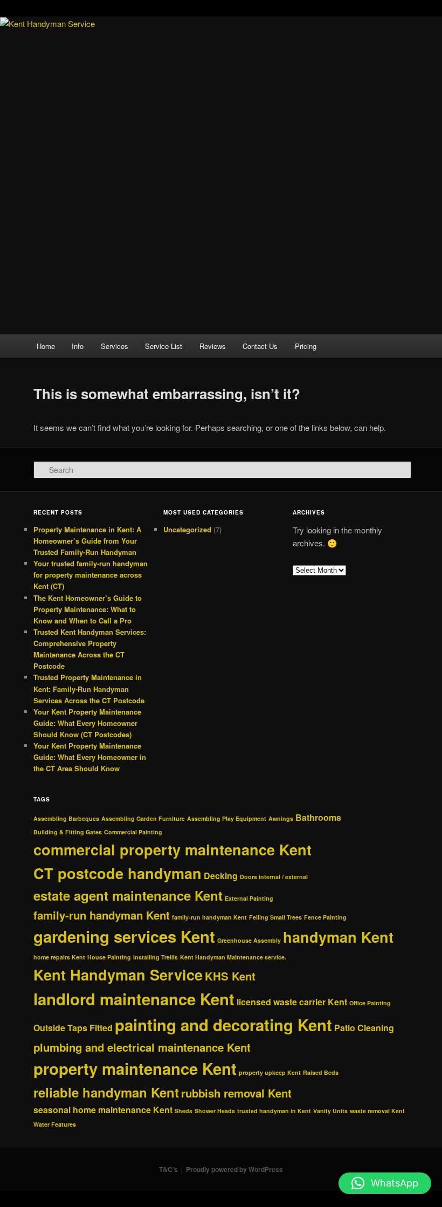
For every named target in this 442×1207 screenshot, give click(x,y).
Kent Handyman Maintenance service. (233, 957)
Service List (163, 346)
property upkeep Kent (270, 1072)
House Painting (109, 957)
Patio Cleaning (364, 1027)
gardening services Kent (124, 936)
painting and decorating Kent (223, 1024)
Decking (221, 875)
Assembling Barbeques (66, 818)
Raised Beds (321, 1072)
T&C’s (168, 1169)
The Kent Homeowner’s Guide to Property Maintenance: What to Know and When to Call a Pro (87, 609)
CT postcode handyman (117, 873)
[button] (385, 1183)
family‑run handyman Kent (209, 917)
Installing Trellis (155, 957)
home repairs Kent (59, 957)
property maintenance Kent (135, 1068)
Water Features (54, 1124)
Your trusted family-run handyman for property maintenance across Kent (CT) (90, 574)
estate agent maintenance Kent (128, 895)
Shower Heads (215, 1111)
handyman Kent (338, 937)
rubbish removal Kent (236, 1093)
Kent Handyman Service (118, 974)
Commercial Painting (133, 832)
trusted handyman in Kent (274, 1111)
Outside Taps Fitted (73, 1027)
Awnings (280, 818)
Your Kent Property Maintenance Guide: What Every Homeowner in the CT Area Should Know (89, 756)
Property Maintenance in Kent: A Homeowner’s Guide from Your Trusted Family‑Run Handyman (87, 540)
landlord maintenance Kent (133, 998)
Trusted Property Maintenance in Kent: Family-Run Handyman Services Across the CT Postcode (88, 688)
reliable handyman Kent (106, 1092)
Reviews (212, 346)
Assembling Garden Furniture (143, 818)
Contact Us (260, 346)
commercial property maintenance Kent (172, 849)
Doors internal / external (274, 877)
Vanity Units (330, 1111)
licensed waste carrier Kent (292, 1002)
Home (46, 346)
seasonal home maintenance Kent (102, 1109)
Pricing (305, 346)
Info (78, 346)
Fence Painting (325, 917)
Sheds (183, 1111)
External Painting (249, 898)
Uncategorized (187, 529)
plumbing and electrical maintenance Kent (142, 1047)
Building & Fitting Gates (67, 832)
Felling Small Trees (275, 917)
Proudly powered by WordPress (234, 1169)
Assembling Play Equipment (226, 818)
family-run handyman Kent (101, 915)
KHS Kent (230, 976)
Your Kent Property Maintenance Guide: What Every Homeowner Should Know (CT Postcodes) (87, 723)
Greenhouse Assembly (249, 940)
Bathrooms (318, 817)
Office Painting (370, 1003)
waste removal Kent (377, 1111)
